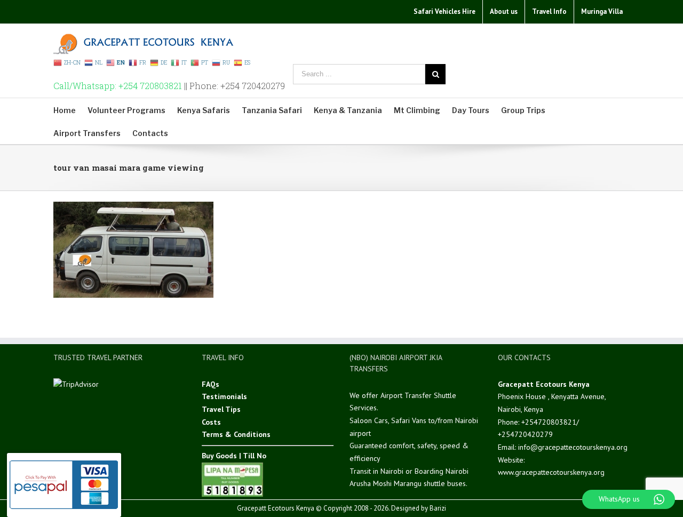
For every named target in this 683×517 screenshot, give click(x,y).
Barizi (438, 508)
